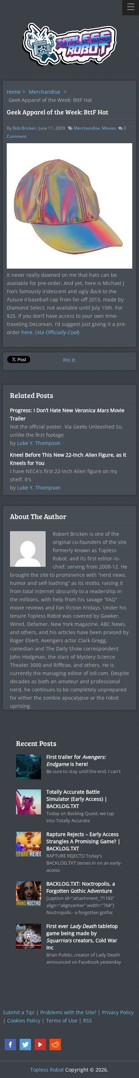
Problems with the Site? (68, 1012)
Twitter (25, 1044)
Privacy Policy (118, 1012)
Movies (109, 128)
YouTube (40, 1044)
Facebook (10, 1044)
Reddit (55, 1044)
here (26, 332)
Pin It (69, 360)
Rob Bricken (24, 128)
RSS (87, 1020)
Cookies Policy (23, 1020)
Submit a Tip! (19, 1012)
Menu (130, 7)
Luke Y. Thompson (39, 443)
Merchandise (44, 91)
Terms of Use (61, 1020)
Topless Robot (47, 1069)
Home (14, 91)
